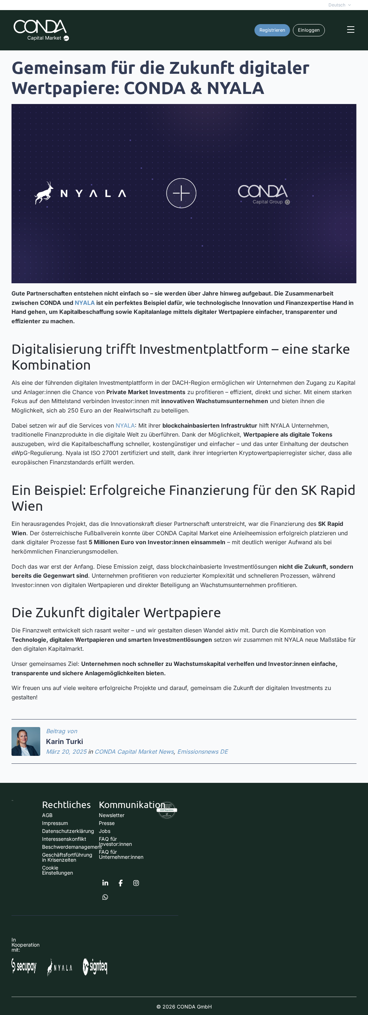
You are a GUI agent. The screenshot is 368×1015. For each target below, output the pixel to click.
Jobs (104, 831)
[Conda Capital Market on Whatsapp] (105, 897)
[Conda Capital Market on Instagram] (136, 883)
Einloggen (309, 30)
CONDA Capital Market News (134, 751)
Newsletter (111, 815)
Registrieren (272, 30)
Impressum (55, 823)
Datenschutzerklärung (68, 831)
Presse (107, 823)
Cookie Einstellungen (57, 870)
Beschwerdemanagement (72, 847)
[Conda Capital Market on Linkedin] (105, 883)
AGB (47, 815)
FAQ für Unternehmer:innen (121, 854)
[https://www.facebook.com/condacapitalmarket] (120, 883)
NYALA (85, 302)
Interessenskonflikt (64, 839)
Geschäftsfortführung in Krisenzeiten (67, 857)
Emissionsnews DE (202, 751)
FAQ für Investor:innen (115, 841)
